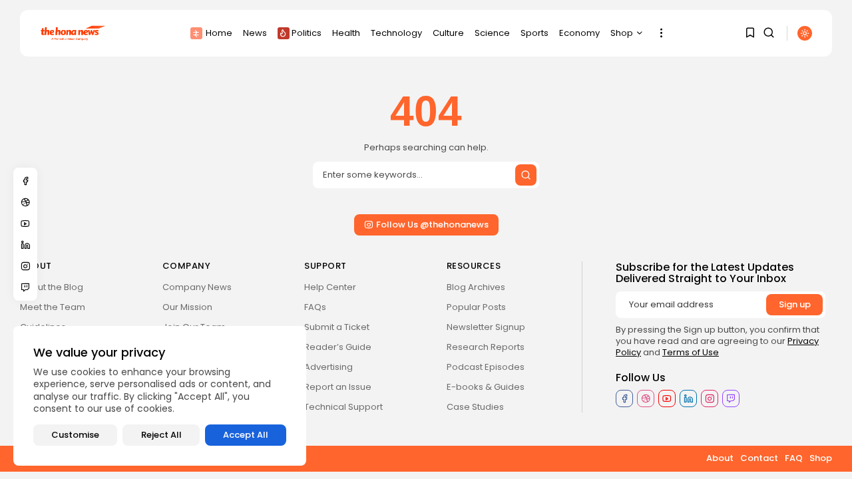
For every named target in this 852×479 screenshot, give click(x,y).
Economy (579, 33)
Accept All (245, 434)
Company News (197, 287)
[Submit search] (525, 175)
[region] (159, 396)
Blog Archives (476, 287)
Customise (75, 434)
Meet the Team (52, 307)
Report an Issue (337, 387)
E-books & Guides (486, 387)
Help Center (330, 287)
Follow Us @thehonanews (432, 224)
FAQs (315, 307)
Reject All (161, 434)
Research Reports (486, 347)
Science (492, 33)
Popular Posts (476, 307)
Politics (306, 33)
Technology (396, 33)
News (255, 33)
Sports (534, 33)
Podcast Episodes (486, 367)
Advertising (328, 367)
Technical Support (343, 406)
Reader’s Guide (337, 347)
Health (346, 33)
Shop (621, 33)
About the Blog (51, 287)
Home (219, 33)
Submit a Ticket (336, 327)
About (720, 458)
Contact (759, 458)
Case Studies (475, 406)
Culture (448, 33)
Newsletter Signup (486, 327)
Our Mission (187, 307)
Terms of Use (690, 352)
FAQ (794, 458)
